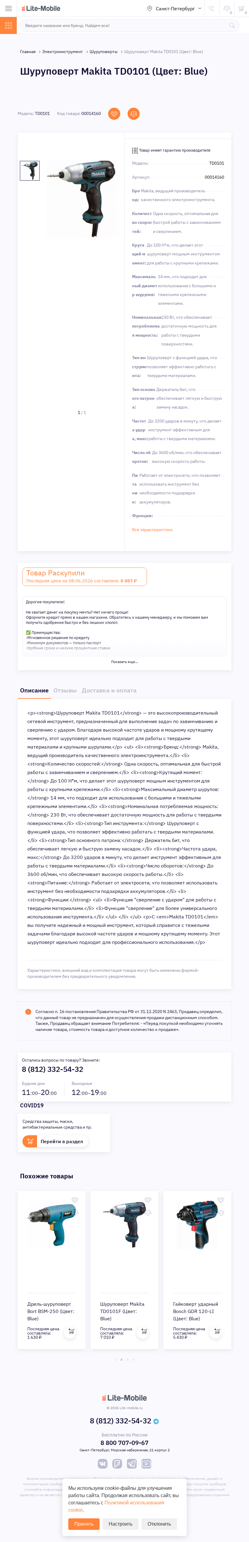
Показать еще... (124, 661)
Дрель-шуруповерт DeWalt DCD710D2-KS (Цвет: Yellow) (66, 1311)
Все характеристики (152, 529)
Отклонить (159, 1524)
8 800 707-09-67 (124, 1443)
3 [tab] (127, 1360)
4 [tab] (133, 1360)
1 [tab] (115, 1360)
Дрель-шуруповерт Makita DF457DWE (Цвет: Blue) (138, 1311)
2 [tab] (121, 1360)
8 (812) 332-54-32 (52, 1069)
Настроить (120, 1524)
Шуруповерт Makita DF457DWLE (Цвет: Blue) (211, 1311)
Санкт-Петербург (175, 8)
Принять (84, 1524)
